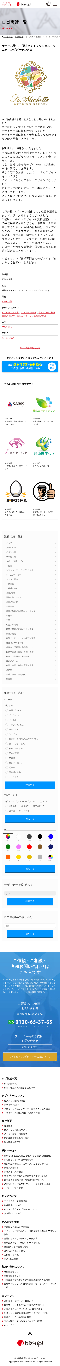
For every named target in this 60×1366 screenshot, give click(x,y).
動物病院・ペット (14, 597)
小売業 (9, 615)
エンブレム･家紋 (16, 725)
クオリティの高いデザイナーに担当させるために (27, 1109)
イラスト (13, 720)
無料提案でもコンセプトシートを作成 (22, 1242)
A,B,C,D (23, 801)
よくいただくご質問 (13, 1188)
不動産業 (10, 584)
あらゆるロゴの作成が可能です (18, 1160)
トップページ (8, 37)
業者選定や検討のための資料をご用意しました (26, 1176)
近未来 (12, 767)
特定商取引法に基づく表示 (16, 1138)
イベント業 (11, 552)
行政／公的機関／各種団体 (18, 656)
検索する (30, 785)
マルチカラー (50, 861)
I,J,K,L (46, 801)
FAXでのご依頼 (11, 1259)
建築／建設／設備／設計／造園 (19, 629)
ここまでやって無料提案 (15, 1201)
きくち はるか (8, 338)
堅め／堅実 (14, 753)
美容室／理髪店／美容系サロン (19, 647)
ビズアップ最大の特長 (14, 1100)
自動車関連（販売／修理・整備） (20, 652)
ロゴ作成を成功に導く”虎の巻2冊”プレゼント (25, 1180)
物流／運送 (11, 634)
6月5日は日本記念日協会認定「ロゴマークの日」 (27, 1313)
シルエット (14, 729)
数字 (27, 811)
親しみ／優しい (16, 763)
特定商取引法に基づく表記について (30, 1358)
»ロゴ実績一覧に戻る (30, 347)
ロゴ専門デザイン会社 (8, 4)
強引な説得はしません (14, 1250)
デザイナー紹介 (11, 1105)
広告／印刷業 (12, 625)
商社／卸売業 (12, 602)
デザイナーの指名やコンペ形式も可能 (22, 1113)
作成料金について (12, 1205)
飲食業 (9, 679)
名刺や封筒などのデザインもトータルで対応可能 (27, 1184)
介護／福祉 (11, 593)
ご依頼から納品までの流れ (16, 1227)
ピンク (18, 850)
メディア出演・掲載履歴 (15, 1134)
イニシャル (14, 715)
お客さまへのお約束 (13, 1172)
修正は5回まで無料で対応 (16, 1246)
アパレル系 (11, 547)
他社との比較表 (11, 1168)
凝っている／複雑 (17, 744)
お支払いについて (12, 1213)
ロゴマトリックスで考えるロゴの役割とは (24, 1305)
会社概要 (8, 1126)
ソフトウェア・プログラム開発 (19, 570)
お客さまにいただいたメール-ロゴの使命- (23, 1309)
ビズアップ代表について (15, 1130)
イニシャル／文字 (10, 312)
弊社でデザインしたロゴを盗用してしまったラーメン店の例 (30, 1285)
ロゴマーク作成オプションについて (21, 1209)
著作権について (11, 1272)
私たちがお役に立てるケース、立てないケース (26, 1164)
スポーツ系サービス (15, 561)
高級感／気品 (15, 772)
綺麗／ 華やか (8, 316)
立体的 (12, 758)
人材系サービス (13, 588)
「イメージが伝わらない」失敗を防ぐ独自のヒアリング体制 (30, 1233)
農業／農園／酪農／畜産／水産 (19, 665)
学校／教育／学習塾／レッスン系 (20, 611)
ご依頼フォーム (11, 1255)
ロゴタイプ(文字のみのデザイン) (23, 739)
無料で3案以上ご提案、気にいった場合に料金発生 (27, 1155)
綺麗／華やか (15, 710)
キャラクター (15, 777)
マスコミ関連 (12, 579)
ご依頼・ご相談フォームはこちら (30, 1056)
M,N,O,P (12, 806)
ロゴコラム (9, 1325)
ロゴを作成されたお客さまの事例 (19, 1087)
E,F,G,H (35, 801)
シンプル (13, 734)
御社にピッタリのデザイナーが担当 (21, 1238)
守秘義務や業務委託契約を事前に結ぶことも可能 (27, 1280)
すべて (9, 543)
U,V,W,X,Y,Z (38, 806)
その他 (9, 566)
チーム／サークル (14, 575)
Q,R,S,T (24, 806)
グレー (29, 840)
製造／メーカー (13, 661)
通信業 (9, 670)
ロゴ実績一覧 (19, 37)
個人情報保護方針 (12, 1142)
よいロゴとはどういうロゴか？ (18, 1301)
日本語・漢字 (15, 811)
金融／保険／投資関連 (16, 674)
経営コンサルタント (15, 643)
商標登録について (12, 1276)
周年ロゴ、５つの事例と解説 (17, 1317)
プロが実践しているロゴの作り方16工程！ (24, 1321)
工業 (8, 620)
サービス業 (11, 557)
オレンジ (8, 861)
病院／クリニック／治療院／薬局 (20, 638)
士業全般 (10, 606)
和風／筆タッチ (16, 748)
